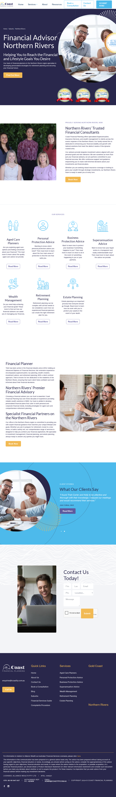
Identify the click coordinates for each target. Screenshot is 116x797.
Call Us (8, 689)
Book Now (73, 179)
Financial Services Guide (41, 701)
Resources (57, 4)
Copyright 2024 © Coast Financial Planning (92, 780)
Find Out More (12, 75)
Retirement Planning (68, 696)
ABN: (11, 780)
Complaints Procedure (40, 705)
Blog (33, 691)
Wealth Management (68, 691)
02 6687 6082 (103, 4)
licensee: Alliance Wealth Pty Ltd (19, 776)
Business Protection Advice (71, 682)
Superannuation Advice (69, 687)
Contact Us (87, 4)
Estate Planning (66, 701)
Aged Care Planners (68, 673)
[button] (33, 4)
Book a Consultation (73, 4)
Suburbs (11, 29)
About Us (35, 677)
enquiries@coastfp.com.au (13, 680)
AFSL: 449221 (46, 776)
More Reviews (69, 522)
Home (20, 4)
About (44, 4)
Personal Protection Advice (71, 677)
